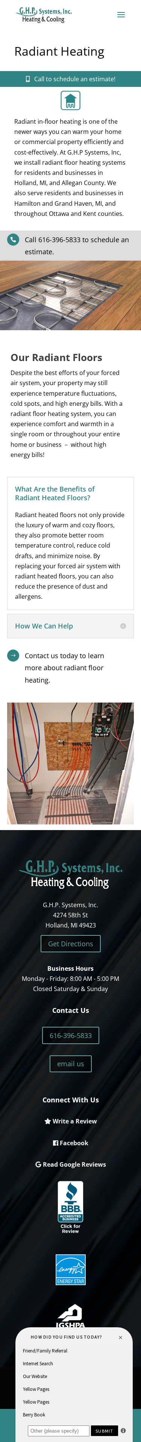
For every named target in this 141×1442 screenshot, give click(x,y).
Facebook (73, 1143)
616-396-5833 (71, 1035)
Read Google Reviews (73, 1164)
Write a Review (74, 1121)
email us (70, 1063)
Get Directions (70, 943)
